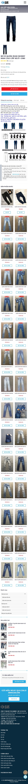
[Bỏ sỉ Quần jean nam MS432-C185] (21, 437)
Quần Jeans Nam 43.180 (7, 313)
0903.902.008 (15, 174)
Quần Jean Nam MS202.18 (7, 393)
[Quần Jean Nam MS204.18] (21, 357)
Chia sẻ (22, 100)
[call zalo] (25, 777)
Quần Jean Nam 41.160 (21, 313)
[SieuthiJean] (4, 2)
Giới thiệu (3, 732)
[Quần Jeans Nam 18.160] (21, 330)
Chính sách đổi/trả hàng (6, 765)
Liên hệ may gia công (19, 681)
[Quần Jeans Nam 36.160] (7, 277)
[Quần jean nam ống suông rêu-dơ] (4, 664)
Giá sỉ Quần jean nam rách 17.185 (9, 233)
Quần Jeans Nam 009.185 (7, 340)
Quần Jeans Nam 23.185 (20, 233)
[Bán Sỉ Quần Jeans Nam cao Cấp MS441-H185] (7, 517)
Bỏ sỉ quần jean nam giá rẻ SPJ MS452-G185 (11, 499)
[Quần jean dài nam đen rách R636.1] (7, 197)
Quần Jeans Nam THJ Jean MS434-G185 (10, 553)
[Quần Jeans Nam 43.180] (7, 304)
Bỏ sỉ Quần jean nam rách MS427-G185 (10, 473)
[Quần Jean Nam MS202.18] (7, 384)
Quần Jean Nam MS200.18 (7, 419)
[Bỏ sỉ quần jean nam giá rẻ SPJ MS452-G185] (7, 490)
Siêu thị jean (3, 8)
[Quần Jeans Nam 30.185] (7, 250)
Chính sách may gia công (7, 756)
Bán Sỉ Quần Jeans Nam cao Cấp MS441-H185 (11, 526)
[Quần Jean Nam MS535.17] (7, 437)
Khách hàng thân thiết (6, 748)
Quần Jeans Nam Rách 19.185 (7, 366)
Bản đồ (2, 737)
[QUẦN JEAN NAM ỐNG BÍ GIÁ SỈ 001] (4, 655)
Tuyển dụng (3, 741)
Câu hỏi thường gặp (5, 746)
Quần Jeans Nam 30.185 (7, 260)
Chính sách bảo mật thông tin (8, 760)
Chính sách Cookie (5, 767)
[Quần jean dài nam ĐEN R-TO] (21, 197)
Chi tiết (7, 212)
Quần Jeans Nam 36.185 (20, 260)
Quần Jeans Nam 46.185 (20, 286)
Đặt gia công (7, 239)
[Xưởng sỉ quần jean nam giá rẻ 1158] (4, 627)
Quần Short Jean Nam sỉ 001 (16, 633)
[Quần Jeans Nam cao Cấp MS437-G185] (21, 517)
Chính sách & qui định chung (7, 758)
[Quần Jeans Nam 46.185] (21, 277)
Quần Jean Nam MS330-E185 (7, 579)
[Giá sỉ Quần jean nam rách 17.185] (7, 224)
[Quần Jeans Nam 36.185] (21, 250)
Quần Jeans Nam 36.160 (7, 286)
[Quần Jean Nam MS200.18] (7, 410)
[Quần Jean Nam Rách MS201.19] (21, 384)
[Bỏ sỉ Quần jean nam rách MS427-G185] (7, 464)
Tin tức (2, 739)
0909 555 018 (14, 698)
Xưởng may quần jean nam (13, 8)
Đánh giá (16, 100)
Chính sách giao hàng (6, 763)
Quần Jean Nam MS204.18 (21, 366)
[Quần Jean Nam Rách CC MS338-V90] (21, 543)
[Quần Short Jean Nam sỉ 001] (4, 636)
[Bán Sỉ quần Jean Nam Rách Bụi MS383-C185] (21, 570)
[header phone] (25, 772)
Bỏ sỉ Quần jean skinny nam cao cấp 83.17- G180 (10, 11)
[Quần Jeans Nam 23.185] (21, 224)
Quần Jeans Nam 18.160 (21, 340)
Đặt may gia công (14, 93)
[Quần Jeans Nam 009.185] (7, 330)
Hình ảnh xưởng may (6, 744)
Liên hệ (2, 735)
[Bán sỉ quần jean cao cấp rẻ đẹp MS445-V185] (21, 490)
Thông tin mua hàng (6, 100)
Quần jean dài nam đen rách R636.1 (9, 206)
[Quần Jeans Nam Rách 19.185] (7, 357)
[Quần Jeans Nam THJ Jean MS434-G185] (7, 543)
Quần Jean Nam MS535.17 (7, 446)
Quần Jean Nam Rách (5, 9)
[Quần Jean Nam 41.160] (21, 304)
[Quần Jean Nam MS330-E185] (7, 570)
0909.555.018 (15, 88)
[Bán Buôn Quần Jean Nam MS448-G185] (21, 464)
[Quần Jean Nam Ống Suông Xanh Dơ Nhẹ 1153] (4, 645)
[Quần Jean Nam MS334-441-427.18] (21, 410)
